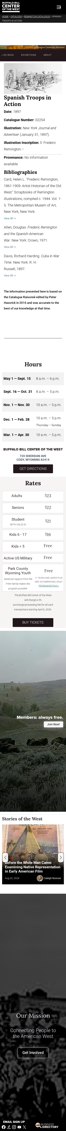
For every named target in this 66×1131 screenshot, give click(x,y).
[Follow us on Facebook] (4, 1127)
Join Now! (53, 724)
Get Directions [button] (33, 469)
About (47, 55)
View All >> (10, 218)
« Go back (7, 55)
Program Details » (49, 586)
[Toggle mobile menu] (59, 7)
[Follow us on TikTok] (9, 1127)
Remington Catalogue (37, 16)
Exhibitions (28, 55)
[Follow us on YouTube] (19, 1127)
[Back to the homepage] (11, 7)
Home (5, 16)
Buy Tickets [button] (32, 622)
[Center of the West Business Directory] (47, 1125)
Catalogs (16, 16)
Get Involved (33, 1052)
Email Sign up (14, 1122)
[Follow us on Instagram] (14, 1127)
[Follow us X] (24, 1127)
